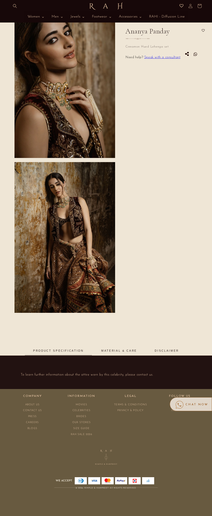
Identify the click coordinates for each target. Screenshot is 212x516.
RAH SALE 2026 (81, 434)
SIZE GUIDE (81, 428)
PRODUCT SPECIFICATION (58, 350)
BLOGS (32, 428)
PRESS (32, 416)
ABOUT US (32, 404)
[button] (14, 6)
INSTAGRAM (179, 410)
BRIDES (81, 416)
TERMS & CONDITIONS (130, 404)
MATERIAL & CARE (119, 350)
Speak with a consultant (162, 57)
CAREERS (32, 422)
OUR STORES (81, 422)
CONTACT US (32, 410)
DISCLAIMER (167, 350)
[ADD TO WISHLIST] (203, 31)
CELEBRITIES (81, 410)
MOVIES (81, 404)
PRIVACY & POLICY (130, 410)
